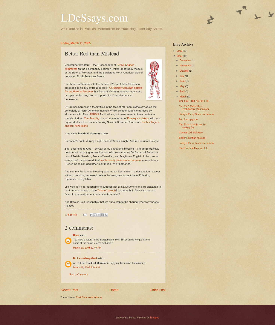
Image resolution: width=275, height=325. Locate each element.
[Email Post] (85, 214)
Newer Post (69, 290)
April (182, 91)
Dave (76, 235)
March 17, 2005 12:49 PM (87, 247)
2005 (180, 56)
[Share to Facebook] (102, 215)
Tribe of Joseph (106, 190)
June (183, 81)
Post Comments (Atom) (89, 297)
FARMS (94, 114)
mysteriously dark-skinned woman (120, 160)
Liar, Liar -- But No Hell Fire (193, 101)
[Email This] (92, 215)
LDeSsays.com (94, 17)
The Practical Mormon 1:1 (193, 148)
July (182, 76)
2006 (180, 50)
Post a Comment (78, 274)
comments (71, 68)
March (183, 96)
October (184, 70)
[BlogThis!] (95, 215)
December (186, 60)
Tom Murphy (91, 118)
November (186, 65)
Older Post (158, 290)
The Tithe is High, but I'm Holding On (192, 126)
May (182, 86)
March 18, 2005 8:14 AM (86, 267)
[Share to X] (99, 215)
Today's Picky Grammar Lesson (196, 114)
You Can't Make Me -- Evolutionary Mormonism (194, 107)
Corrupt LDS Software (191, 132)
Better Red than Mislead (192, 137)
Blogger (154, 317)
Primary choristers (138, 118)
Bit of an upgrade (188, 119)
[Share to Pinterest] (106, 215)
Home (113, 290)
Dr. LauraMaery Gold (85, 258)
